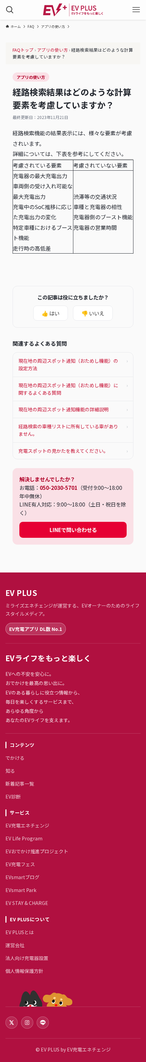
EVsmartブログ (22, 877)
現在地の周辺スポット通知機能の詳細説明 (73, 409)
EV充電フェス (20, 864)
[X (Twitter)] (11, 1022)
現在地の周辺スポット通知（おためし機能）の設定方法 (73, 364)
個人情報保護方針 (24, 970)
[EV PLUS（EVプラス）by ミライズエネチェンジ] (73, 10)
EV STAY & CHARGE (26, 903)
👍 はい (50, 313)
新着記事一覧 (19, 783)
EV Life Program (23, 838)
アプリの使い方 (52, 50)
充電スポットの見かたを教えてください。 (73, 450)
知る (10, 770)
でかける (14, 757)
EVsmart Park (20, 890)
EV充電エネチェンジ (27, 825)
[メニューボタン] (136, 10)
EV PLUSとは (19, 932)
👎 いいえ (92, 313)
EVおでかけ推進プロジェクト (36, 851)
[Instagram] (27, 1022)
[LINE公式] (43, 1022)
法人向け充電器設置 (26, 958)
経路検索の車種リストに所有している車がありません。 (73, 430)
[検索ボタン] (10, 10)
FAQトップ (23, 50)
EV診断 (13, 796)
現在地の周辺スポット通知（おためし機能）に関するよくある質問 (73, 389)
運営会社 (14, 945)
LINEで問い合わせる (73, 529)
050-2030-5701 (58, 487)
